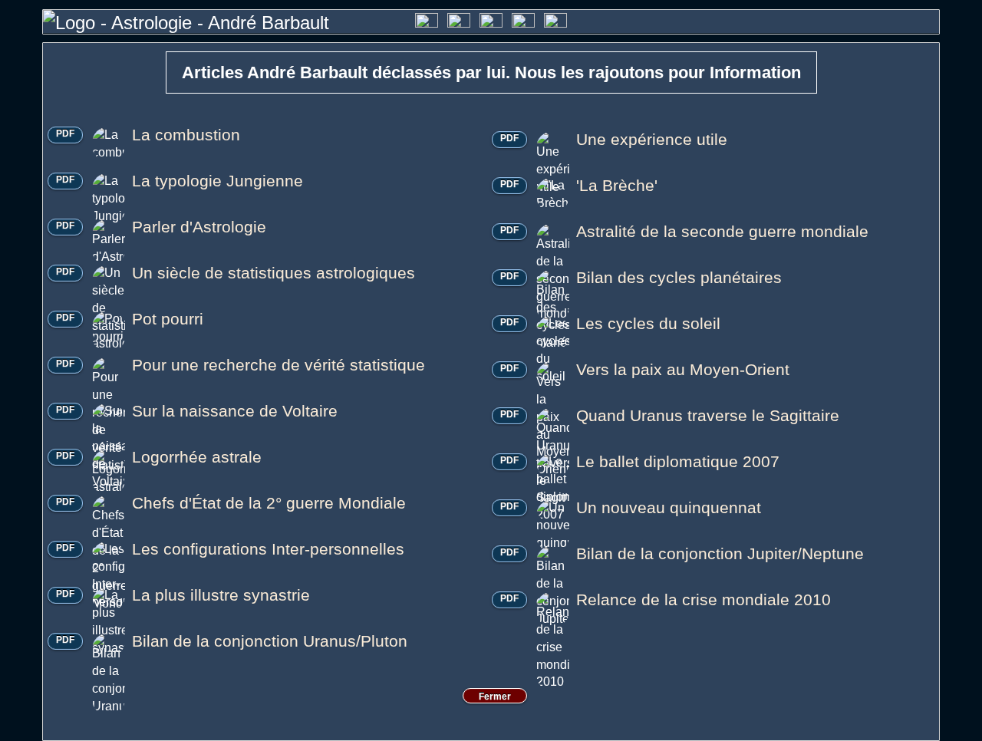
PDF (65, 133)
